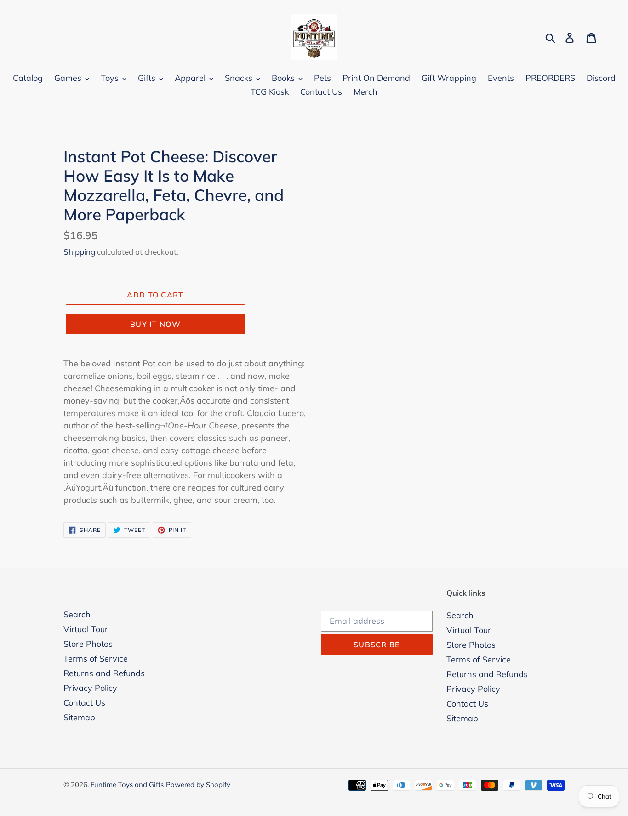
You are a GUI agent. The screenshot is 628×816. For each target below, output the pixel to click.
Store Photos (88, 644)
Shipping (79, 252)
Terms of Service (95, 658)
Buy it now (155, 324)
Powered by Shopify (198, 784)
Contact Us (84, 702)
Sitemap (79, 717)
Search (77, 614)
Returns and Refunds (104, 673)
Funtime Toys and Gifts (127, 784)
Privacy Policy (90, 688)
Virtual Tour (85, 629)
